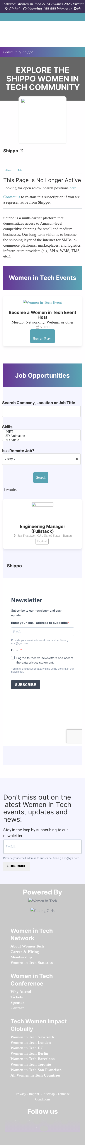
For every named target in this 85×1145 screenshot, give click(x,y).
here (73, 188)
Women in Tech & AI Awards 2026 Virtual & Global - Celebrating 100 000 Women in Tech (44, 6)
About (8, 170)
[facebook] (21, 1121)
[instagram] (48, 1121)
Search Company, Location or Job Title (38, 402)
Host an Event (42, 338)
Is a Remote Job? (18, 450)
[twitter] (62, 1121)
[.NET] (41, 432)
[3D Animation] (41, 436)
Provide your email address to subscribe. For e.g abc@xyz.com (41, 858)
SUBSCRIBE (16, 866)
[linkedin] (35, 1121)
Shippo (11, 150)
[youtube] (42, 1128)
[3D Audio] (41, 440)
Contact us (11, 197)
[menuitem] (27, 946)
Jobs (20, 170)
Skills (7, 427)
